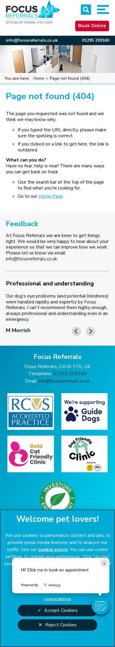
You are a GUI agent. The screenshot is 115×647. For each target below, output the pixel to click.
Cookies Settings (57, 599)
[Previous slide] (76, 331)
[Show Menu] (103, 9)
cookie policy (53, 549)
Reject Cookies (61, 625)
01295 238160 (95, 40)
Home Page (50, 196)
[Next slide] (90, 331)
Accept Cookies (60, 610)
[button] (100, 606)
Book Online (92, 25)
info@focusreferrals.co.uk (32, 40)
